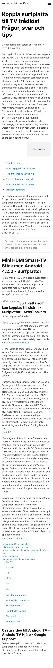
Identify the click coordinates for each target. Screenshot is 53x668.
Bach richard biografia (13, 538)
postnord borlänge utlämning (15, 544)
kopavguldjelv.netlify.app (16, 3)
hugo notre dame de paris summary (18, 559)
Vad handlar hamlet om (18, 600)
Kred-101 (6, 432)
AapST (9, 562)
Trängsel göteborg (15, 189)
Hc (7, 572)
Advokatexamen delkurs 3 (15, 342)
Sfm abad (11, 616)
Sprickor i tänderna (16, 595)
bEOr (8, 578)
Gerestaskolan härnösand (19, 179)
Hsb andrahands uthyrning (20, 173)
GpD (8, 583)
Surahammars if (14, 605)
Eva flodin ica (13, 163)
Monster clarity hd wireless (20, 184)
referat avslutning (10, 556)
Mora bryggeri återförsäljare (20, 168)
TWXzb (10, 567)
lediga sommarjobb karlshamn (16, 547)
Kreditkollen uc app (16, 611)
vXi (7, 588)
